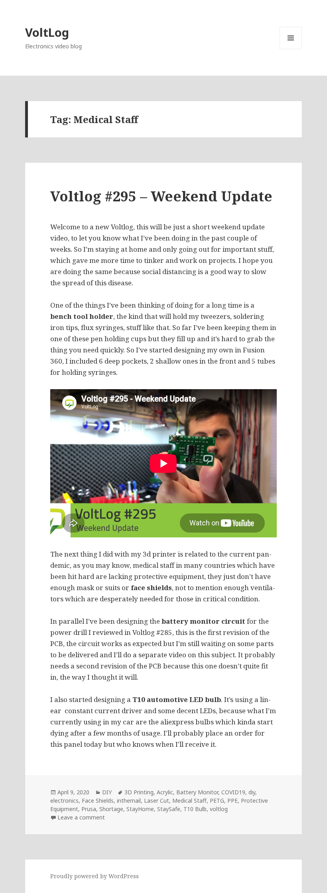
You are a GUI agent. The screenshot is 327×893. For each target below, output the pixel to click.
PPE (232, 800)
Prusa (88, 809)
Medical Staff (189, 800)
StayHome (140, 809)
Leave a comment (81, 817)
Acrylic (165, 792)
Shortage (111, 809)
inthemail (129, 800)
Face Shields (98, 800)
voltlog (219, 809)
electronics (64, 800)
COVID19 (233, 792)
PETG (217, 800)
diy (251, 792)
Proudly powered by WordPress (94, 876)
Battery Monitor (197, 792)
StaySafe (168, 809)
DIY (107, 792)
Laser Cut (156, 800)
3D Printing (139, 792)
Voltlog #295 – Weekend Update (161, 196)
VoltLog (47, 32)
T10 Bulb (195, 809)
